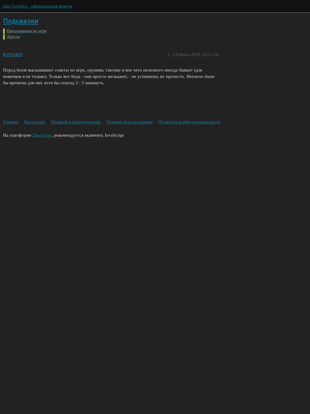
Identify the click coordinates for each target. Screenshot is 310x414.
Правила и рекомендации (76, 121)
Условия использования (129, 121)
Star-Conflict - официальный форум (37, 6)
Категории (34, 121)
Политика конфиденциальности (189, 121)
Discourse (42, 135)
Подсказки (20, 21)
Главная (10, 121)
